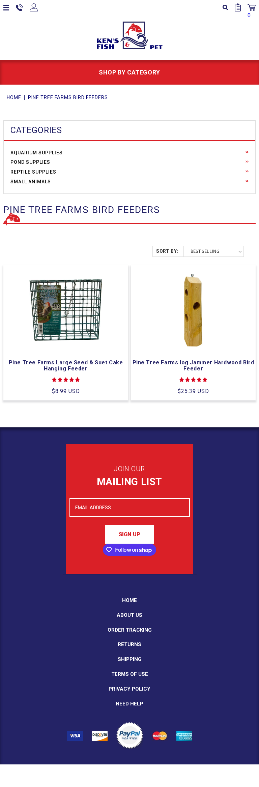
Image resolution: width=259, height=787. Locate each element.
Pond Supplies (30, 162)
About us (129, 615)
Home (129, 600)
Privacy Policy (129, 689)
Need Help (129, 704)
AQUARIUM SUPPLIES (36, 152)
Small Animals (30, 181)
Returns (129, 644)
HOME (14, 97)
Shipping (130, 659)
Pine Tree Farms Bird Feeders (68, 97)
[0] (252, 7)
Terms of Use (129, 674)
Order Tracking (130, 630)
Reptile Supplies (33, 172)
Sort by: (167, 251)
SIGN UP (129, 534)
